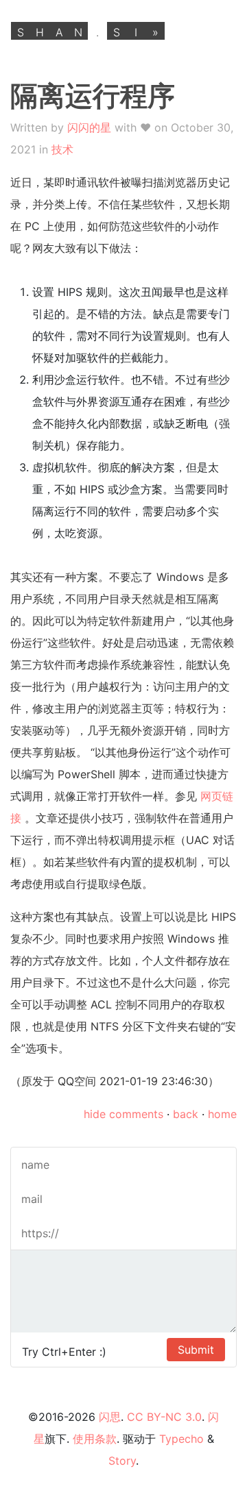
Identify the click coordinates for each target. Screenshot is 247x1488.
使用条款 (95, 1439)
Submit (196, 1349)
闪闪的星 (89, 127)
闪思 (110, 1417)
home (222, 1114)
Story (122, 1460)
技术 (62, 149)
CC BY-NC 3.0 (164, 1417)
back (185, 1114)
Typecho (181, 1439)
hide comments (123, 1114)
